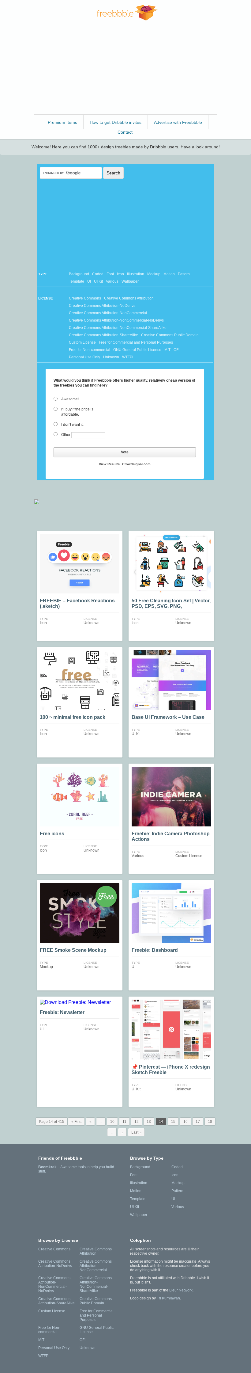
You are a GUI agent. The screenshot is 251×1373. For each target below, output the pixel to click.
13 (149, 1121)
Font (110, 274)
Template (76, 281)
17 (198, 1121)
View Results (109, 464)
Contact (125, 132)
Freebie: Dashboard (155, 950)
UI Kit (98, 281)
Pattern (184, 274)
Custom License (82, 342)
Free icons (52, 833)
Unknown (111, 357)
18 (210, 1121)
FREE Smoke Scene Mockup (73, 950)
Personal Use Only (84, 357)
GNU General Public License (137, 350)
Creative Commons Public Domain (170, 335)
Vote (125, 452)
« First (76, 1121)
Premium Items (62, 122)
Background (79, 274)
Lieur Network (181, 1290)
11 (124, 1121)
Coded (97, 274)
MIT (167, 350)
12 (136, 1121)
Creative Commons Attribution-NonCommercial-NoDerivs (116, 320)
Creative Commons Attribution (129, 298)
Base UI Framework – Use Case (168, 717)
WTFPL (128, 357)
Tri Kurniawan (168, 1298)
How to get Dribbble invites (115, 122)
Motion (169, 274)
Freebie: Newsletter (62, 1012)
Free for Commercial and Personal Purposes (136, 342)
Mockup (153, 274)
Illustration (135, 274)
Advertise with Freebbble (178, 122)
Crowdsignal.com (136, 464)
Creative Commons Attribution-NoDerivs (102, 305)
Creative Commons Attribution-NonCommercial (108, 313)
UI (89, 281)
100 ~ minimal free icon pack (72, 717)
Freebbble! (127, 13)
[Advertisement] (125, 70)
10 (112, 1121)
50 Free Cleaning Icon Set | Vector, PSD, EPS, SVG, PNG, (171, 603)
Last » (136, 1132)
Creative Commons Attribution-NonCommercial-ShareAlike (118, 328)
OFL (177, 350)
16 (185, 1121)
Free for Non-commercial (89, 350)
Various (112, 281)
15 (173, 1121)
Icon (120, 274)
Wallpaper (130, 281)
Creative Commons (85, 298)
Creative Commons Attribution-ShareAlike (103, 335)
